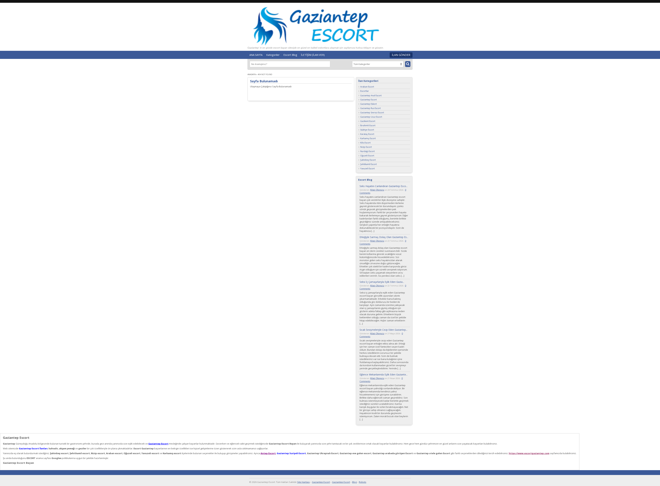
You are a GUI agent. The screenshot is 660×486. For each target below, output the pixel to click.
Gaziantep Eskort (368, 104)
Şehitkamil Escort (368, 164)
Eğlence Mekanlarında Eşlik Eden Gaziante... (384, 374)
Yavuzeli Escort (367, 168)
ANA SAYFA (255, 54)
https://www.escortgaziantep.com (529, 453)
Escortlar (364, 91)
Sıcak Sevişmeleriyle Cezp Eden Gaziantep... (383, 329)
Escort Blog (290, 54)
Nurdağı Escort (367, 151)
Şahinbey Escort (368, 160)
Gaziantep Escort (368, 99)
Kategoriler (273, 54)
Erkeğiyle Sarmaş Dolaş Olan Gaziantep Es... (384, 237)
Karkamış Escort (368, 138)
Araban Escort (367, 86)
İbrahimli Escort (367, 125)
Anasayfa (252, 74)
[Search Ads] (407, 64)
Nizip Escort (366, 147)
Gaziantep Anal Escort (371, 95)
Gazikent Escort (367, 121)
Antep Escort (268, 453)
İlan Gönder (401, 55)
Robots (362, 482)
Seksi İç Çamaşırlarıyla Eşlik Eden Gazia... (382, 281)
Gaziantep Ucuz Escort (371, 117)
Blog (354, 482)
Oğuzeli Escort (367, 155)
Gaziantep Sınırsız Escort (372, 112)
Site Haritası (303, 482)
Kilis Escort (365, 142)
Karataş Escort (367, 134)
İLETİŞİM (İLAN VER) (313, 54)
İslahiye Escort (367, 129)
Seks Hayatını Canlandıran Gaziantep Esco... (384, 186)
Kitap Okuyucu (377, 189)
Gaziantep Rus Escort (370, 108)
